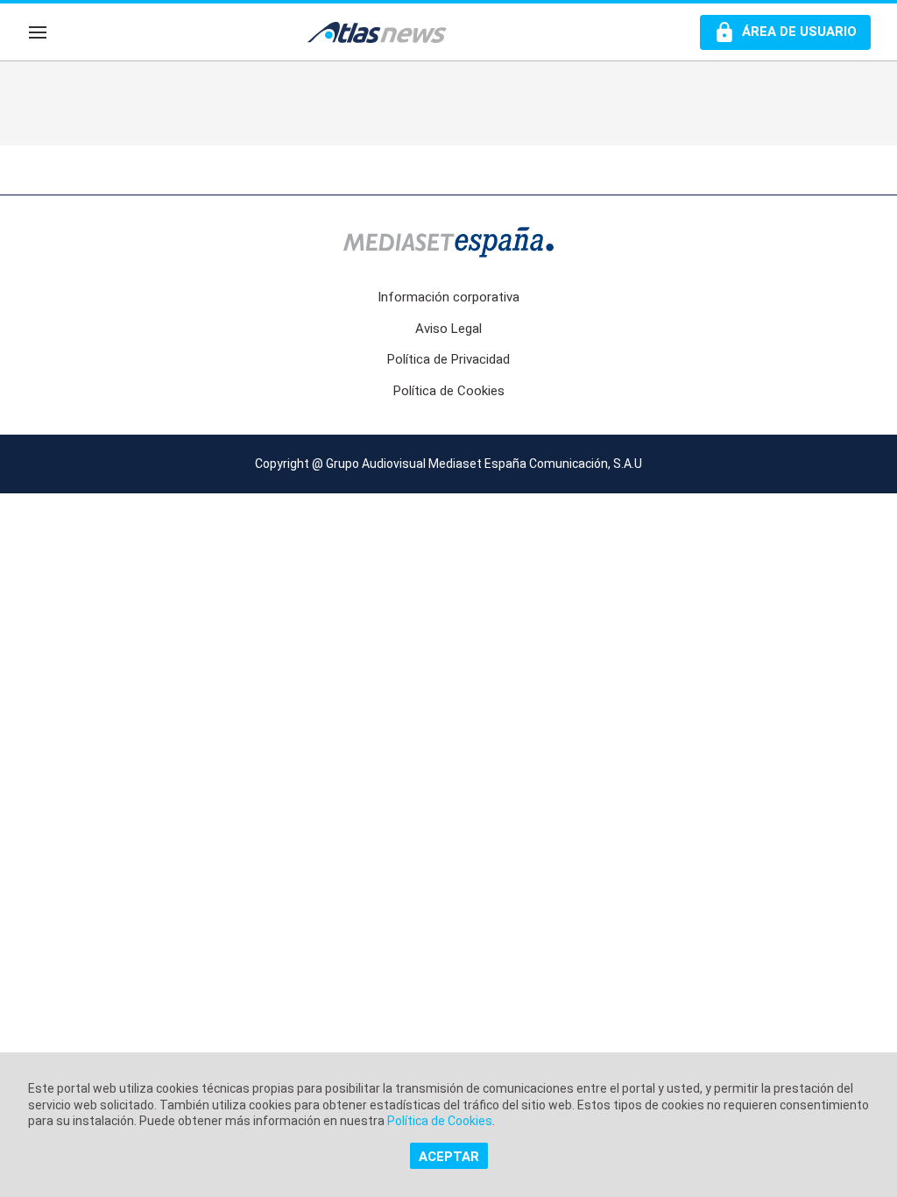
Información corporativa (448, 297)
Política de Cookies (449, 391)
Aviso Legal (448, 328)
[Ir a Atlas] (385, 32)
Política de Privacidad (448, 359)
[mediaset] (448, 244)
